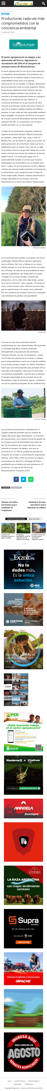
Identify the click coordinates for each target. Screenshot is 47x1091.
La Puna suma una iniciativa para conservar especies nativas (38, 537)
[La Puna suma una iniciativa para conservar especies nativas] (39, 528)
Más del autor (34, 519)
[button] (43, 3)
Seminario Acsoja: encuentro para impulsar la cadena (36, 505)
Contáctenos (29, 1084)
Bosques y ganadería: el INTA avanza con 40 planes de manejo (23, 537)
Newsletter (18, 1084)
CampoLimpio (16, 487)
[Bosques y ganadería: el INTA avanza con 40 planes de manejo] (24, 528)
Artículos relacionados (16, 519)
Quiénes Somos (19, 1081)
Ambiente (10, 9)
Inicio (3, 9)
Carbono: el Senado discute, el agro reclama (7, 536)
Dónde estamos (33, 1081)
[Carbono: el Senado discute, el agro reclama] (8, 528)
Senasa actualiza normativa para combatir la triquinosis (9, 506)
